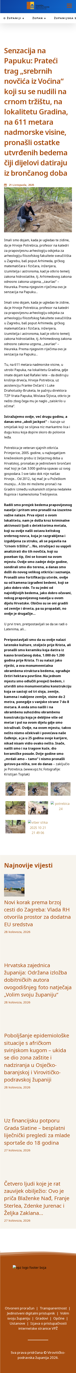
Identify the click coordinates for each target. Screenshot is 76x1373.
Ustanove (17, 1323)
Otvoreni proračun (19, 1308)
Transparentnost (53, 1308)
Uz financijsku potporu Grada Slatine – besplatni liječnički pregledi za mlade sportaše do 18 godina (37, 1131)
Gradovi (41, 1318)
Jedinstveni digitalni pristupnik (31, 1313)
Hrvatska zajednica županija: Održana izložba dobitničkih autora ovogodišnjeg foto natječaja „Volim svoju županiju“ (38, 979)
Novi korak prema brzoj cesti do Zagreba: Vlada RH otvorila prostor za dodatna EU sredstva (37, 913)
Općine (58, 1318)
